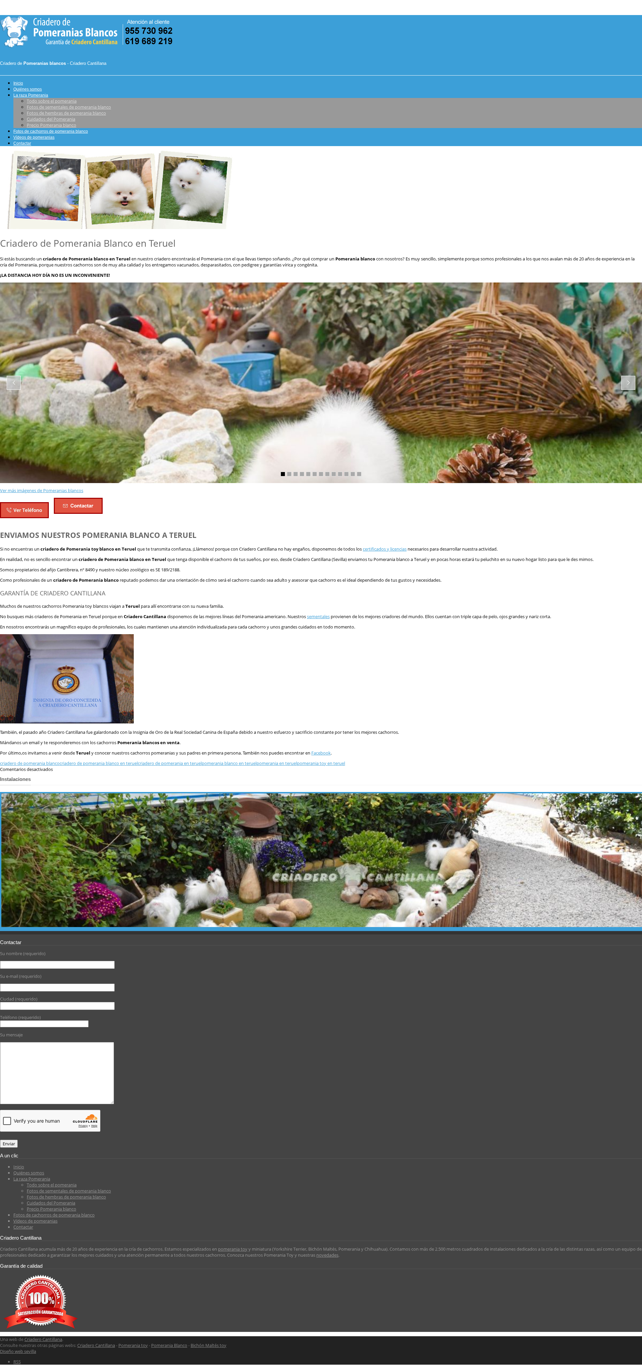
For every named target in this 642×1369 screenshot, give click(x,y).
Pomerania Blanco (169, 1345)
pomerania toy (232, 1249)
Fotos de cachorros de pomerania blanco (50, 131)
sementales (318, 616)
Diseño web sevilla (18, 1351)
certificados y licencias (385, 549)
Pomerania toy (133, 1345)
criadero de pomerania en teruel (170, 763)
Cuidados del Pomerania (51, 119)
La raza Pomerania (30, 95)
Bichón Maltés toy (208, 1345)
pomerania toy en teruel (321, 763)
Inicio (18, 83)
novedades (327, 1255)
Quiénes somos (27, 89)
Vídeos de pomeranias (34, 137)
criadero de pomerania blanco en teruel (99, 763)
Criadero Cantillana (43, 1339)
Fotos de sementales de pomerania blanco (69, 107)
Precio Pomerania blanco (51, 125)
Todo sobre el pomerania (52, 101)
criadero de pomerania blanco (30, 763)
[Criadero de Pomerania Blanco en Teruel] (117, 227)
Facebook (321, 753)
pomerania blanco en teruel (229, 763)
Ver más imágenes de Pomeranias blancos (41, 490)
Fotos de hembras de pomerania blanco (66, 113)
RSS (17, 1362)
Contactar (22, 143)
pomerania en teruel (276, 763)
